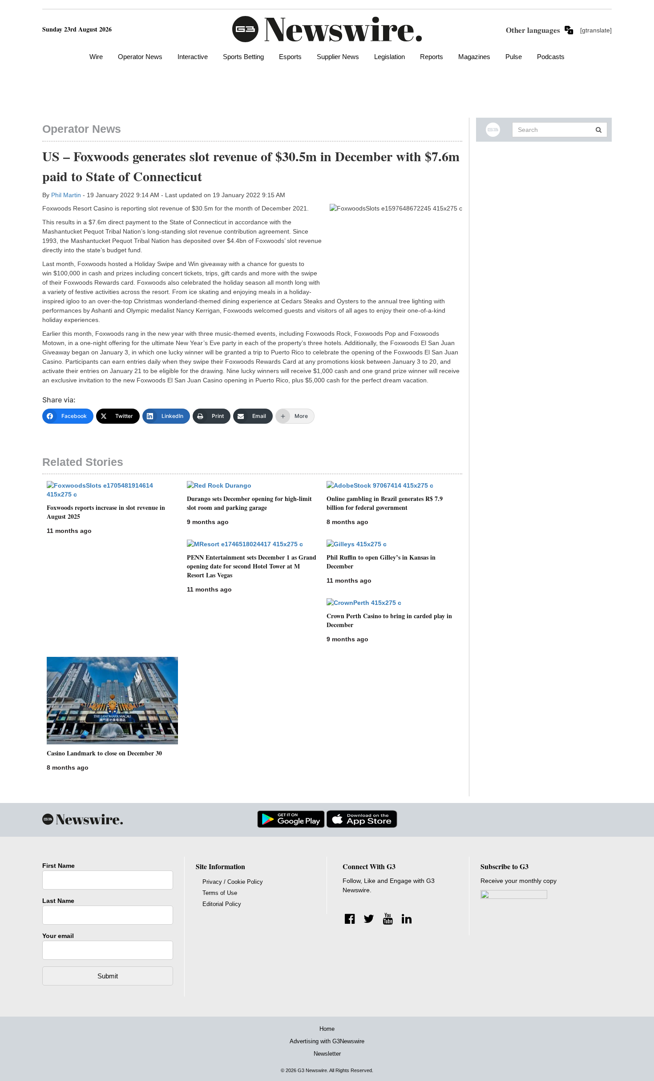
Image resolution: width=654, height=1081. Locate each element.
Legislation (389, 56)
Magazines (474, 56)
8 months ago (347, 521)
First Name (58, 865)
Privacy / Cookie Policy (232, 881)
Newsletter (327, 1053)
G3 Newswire (312, 1070)
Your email (58, 935)
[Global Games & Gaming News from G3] (327, 28)
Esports (290, 56)
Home (327, 1028)
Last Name (58, 900)
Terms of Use (219, 893)
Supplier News (338, 56)
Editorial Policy (221, 904)
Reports (431, 56)
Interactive (193, 56)
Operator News (140, 56)
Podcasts (551, 56)
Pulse (513, 56)
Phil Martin (66, 195)
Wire (96, 56)
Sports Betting (243, 56)
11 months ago (69, 530)
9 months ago (208, 521)
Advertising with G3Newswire (327, 1041)
